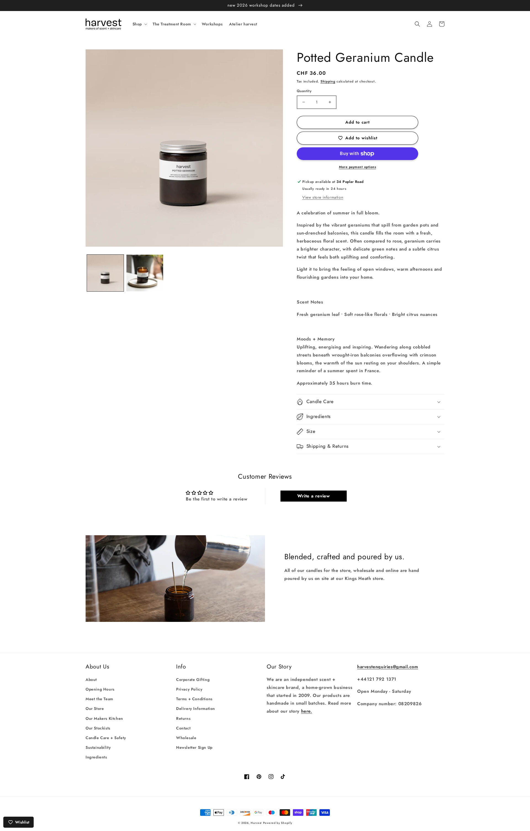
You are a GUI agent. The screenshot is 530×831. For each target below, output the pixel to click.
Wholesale (186, 738)
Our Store (95, 708)
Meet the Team (99, 699)
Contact (183, 728)
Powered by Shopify (277, 823)
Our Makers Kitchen (104, 718)
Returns (183, 718)
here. (306, 711)
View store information (322, 197)
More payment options (357, 166)
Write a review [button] (313, 496)
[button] (139, 24)
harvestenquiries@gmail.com (387, 667)
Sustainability (98, 747)
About (91, 679)
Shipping (327, 81)
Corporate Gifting (193, 679)
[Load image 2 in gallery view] (144, 273)
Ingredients (96, 757)
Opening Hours (100, 689)
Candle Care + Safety (106, 738)
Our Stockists (98, 728)
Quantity (304, 91)
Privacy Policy (189, 689)
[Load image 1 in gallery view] (105, 273)
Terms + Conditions (194, 699)
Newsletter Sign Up (194, 747)
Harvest (256, 823)
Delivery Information (195, 708)
